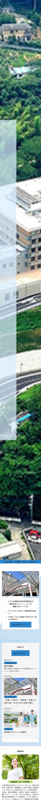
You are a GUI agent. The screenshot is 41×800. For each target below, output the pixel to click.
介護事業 (17, 562)
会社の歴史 (8, 562)
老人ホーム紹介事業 (29, 562)
